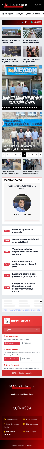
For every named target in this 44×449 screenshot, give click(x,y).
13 (23, 107)
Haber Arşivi (31, 432)
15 (27, 107)
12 (22, 107)
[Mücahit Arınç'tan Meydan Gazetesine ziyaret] (22, 85)
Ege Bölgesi (7, 14)
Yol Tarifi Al (27, 343)
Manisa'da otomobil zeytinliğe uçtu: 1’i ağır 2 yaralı (24, 264)
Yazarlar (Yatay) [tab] (13, 180)
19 (34, 107)
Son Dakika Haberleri (9, 433)
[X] (20, 408)
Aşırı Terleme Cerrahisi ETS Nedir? (22, 187)
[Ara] (36, 5)
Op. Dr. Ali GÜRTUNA (22, 215)
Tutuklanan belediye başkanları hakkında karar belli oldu (25, 251)
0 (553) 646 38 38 (12, 343)
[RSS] (29, 408)
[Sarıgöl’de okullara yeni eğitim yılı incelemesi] (22, 132)
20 (36, 107)
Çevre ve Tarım (33, 14)
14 (25, 107)
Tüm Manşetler (32, 424)
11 (20, 107)
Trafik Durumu (31, 419)
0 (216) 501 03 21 (12, 359)
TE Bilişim (28, 445)
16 (29, 107)
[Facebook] (15, 408)
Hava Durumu (12, 419)
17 (31, 107)
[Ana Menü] (40, 5)
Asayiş (19, 14)
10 (18, 107)
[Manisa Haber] (14, 5)
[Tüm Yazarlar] (39, 180)
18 (32, 107)
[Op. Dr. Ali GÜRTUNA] (22, 203)
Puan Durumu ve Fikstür (11, 425)
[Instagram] (24, 408)
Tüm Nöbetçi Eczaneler (23, 373)
